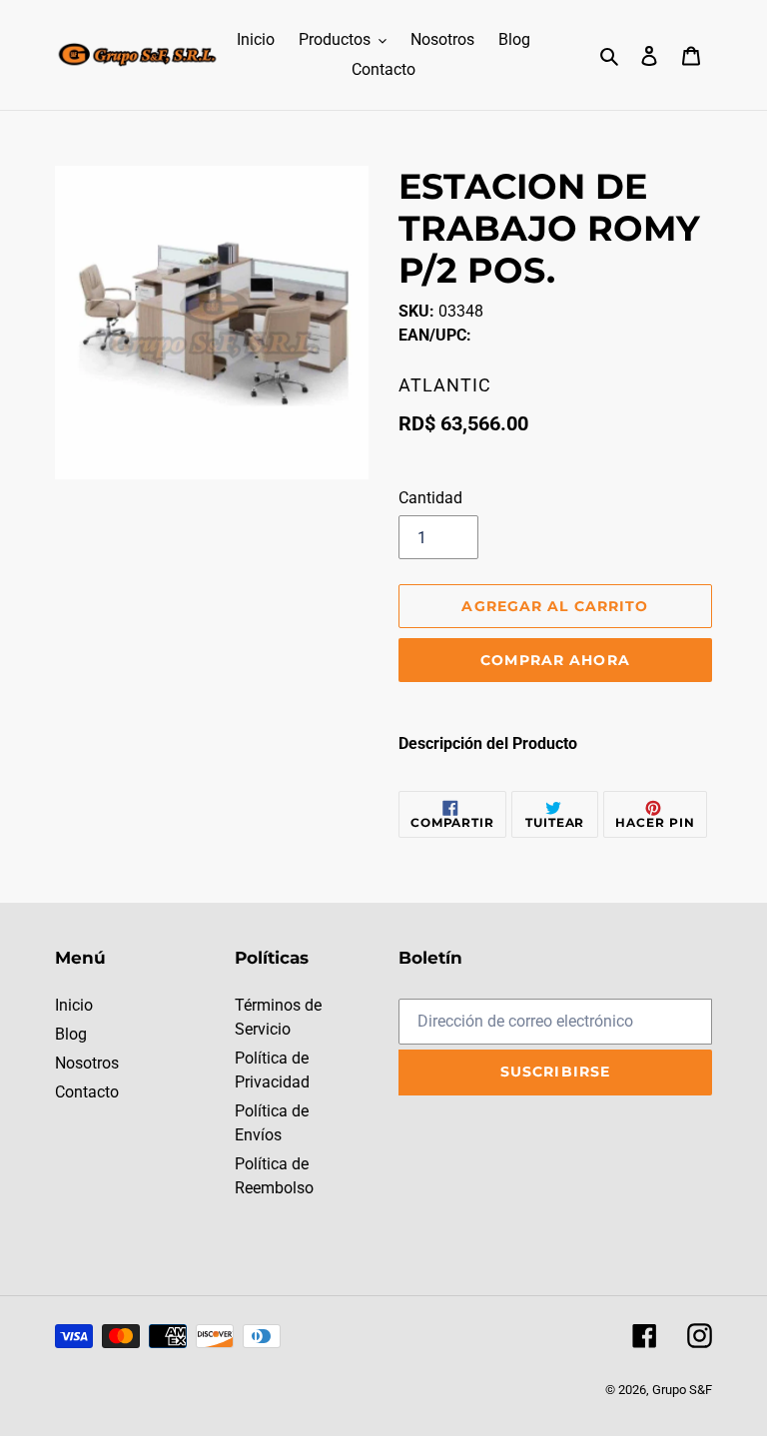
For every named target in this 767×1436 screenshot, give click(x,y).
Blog (71, 1034)
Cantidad (430, 497)
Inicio (74, 1005)
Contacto (87, 1091)
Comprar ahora (555, 660)
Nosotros (87, 1063)
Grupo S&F (682, 1389)
